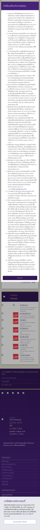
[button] (20, 278)
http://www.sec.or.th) (19, 189)
